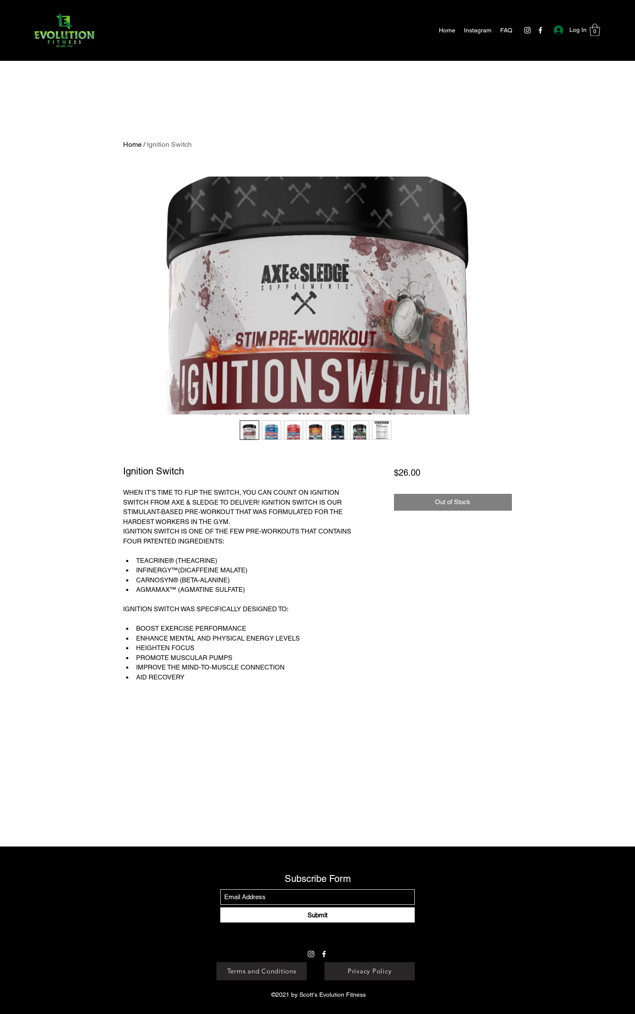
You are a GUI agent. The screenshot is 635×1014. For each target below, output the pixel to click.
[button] (595, 30)
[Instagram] (527, 30)
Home (132, 144)
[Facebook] (540, 30)
